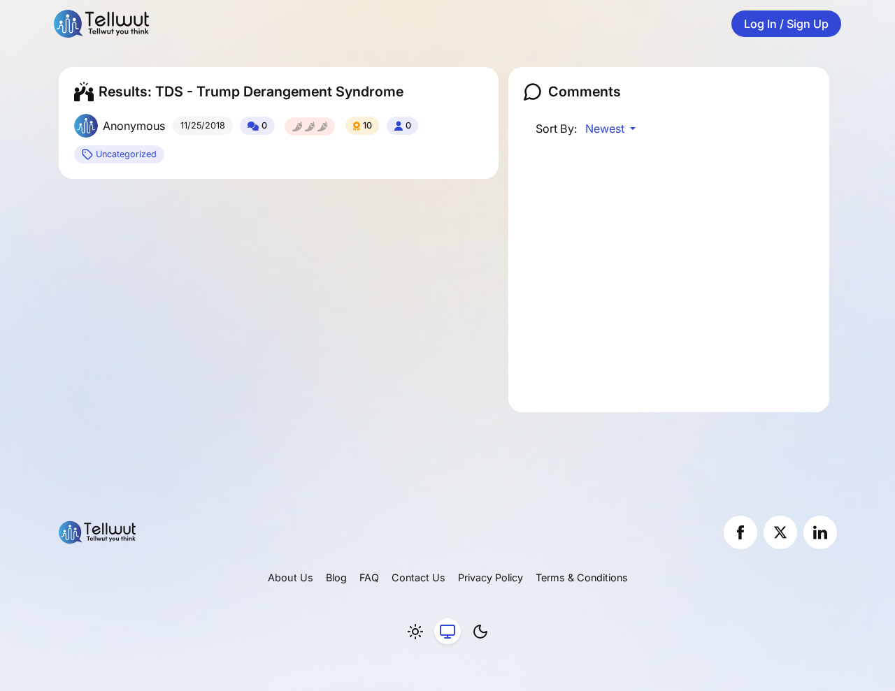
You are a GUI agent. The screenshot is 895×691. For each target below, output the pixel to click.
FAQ (369, 577)
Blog (336, 577)
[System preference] (447, 631)
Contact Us (418, 577)
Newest (606, 129)
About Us (290, 577)
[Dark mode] (480, 631)
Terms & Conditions (582, 577)
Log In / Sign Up (786, 24)
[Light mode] (415, 631)
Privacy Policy (490, 577)
